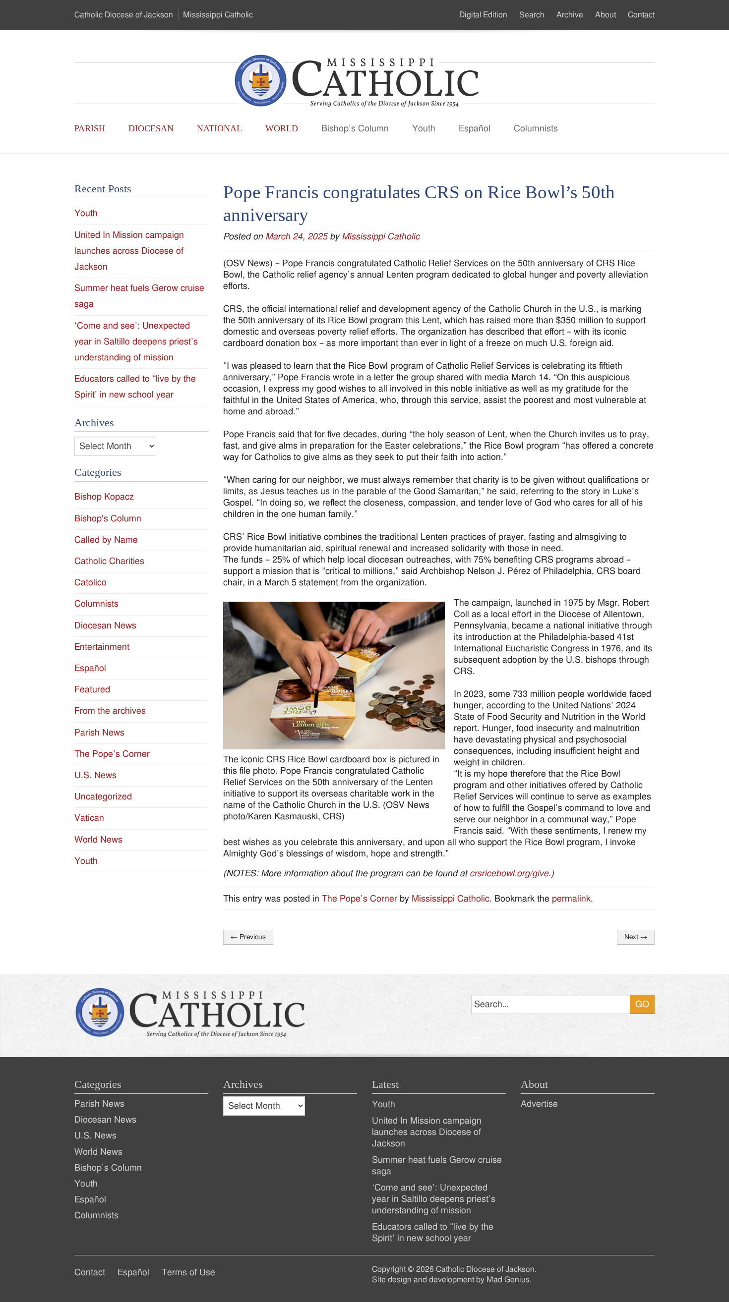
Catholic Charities (109, 561)
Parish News (99, 732)
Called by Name (106, 540)
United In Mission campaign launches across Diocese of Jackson (129, 251)
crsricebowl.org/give (509, 873)
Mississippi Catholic (381, 236)
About (605, 15)
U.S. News (95, 775)
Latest (385, 1084)
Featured (92, 689)
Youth (423, 128)
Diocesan (151, 128)
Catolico (90, 582)
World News (98, 840)
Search (532, 15)
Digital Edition (483, 15)
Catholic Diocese (123, 15)
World (281, 128)
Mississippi (218, 15)
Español (474, 128)
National (219, 128)
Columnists (536, 128)
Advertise (539, 1104)
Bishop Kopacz (104, 497)
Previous (248, 937)
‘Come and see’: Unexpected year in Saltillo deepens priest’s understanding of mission (136, 341)
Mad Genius (508, 1280)
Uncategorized (103, 796)
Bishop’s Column (355, 128)
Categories (98, 1084)
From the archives (110, 711)
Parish (89, 128)
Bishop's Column (107, 518)
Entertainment (101, 647)
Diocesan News (105, 625)
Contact (641, 15)
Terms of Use (188, 1272)
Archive (569, 15)
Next (635, 937)
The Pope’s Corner (359, 899)
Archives (243, 1084)
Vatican (89, 818)
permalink (571, 899)
